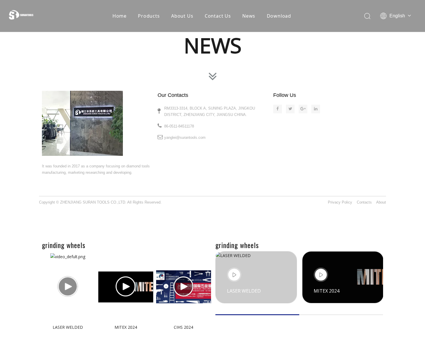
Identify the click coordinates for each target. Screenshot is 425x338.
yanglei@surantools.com (185, 137)
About (381, 202)
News (248, 16)
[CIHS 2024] (183, 287)
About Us (182, 16)
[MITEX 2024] (125, 287)
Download (279, 16)
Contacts (364, 202)
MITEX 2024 (125, 327)
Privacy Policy (340, 202)
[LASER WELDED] (67, 287)
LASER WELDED (68, 327)
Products (149, 16)
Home (119, 16)
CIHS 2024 (183, 327)
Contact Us (218, 16)
